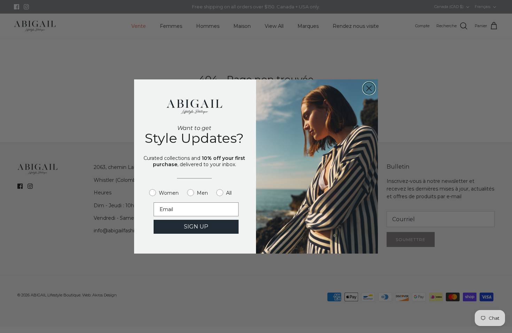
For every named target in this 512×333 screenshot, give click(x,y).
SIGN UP (196, 226)
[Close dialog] (369, 88)
